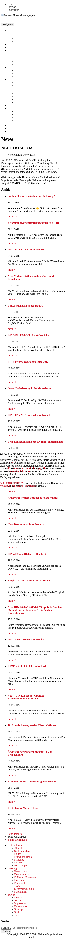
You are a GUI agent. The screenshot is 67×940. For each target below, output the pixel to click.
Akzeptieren (6, 482)
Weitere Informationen (11, 485)
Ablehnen (18, 482)
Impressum (30, 485)
